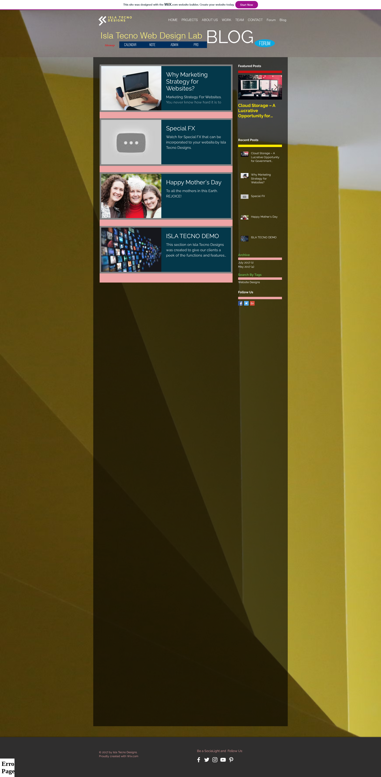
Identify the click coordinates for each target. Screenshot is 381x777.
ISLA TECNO (120, 17)
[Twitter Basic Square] (246, 303)
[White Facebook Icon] (198, 759)
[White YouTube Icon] (223, 759)
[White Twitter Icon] (206, 759)
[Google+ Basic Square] (252, 303)
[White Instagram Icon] (215, 759)
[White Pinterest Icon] (231, 759)
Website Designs (249, 282)
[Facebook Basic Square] (240, 303)
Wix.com (132, 756)
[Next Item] (275, 87)
